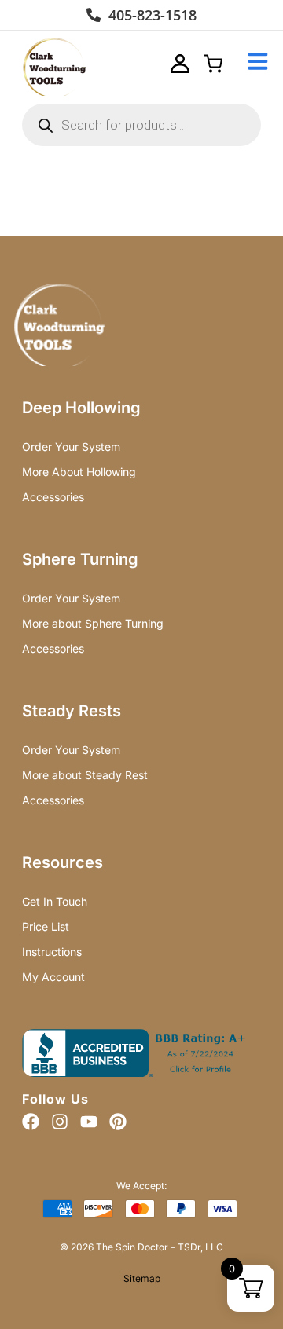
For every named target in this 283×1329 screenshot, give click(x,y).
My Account (53, 976)
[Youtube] (88, 1121)
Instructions (52, 951)
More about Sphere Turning (93, 623)
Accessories (53, 496)
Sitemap (141, 1278)
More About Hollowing (79, 471)
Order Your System (71, 446)
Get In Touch (54, 901)
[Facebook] (30, 1121)
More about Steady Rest (85, 775)
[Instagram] (59, 1121)
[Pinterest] (118, 1121)
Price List (45, 926)
